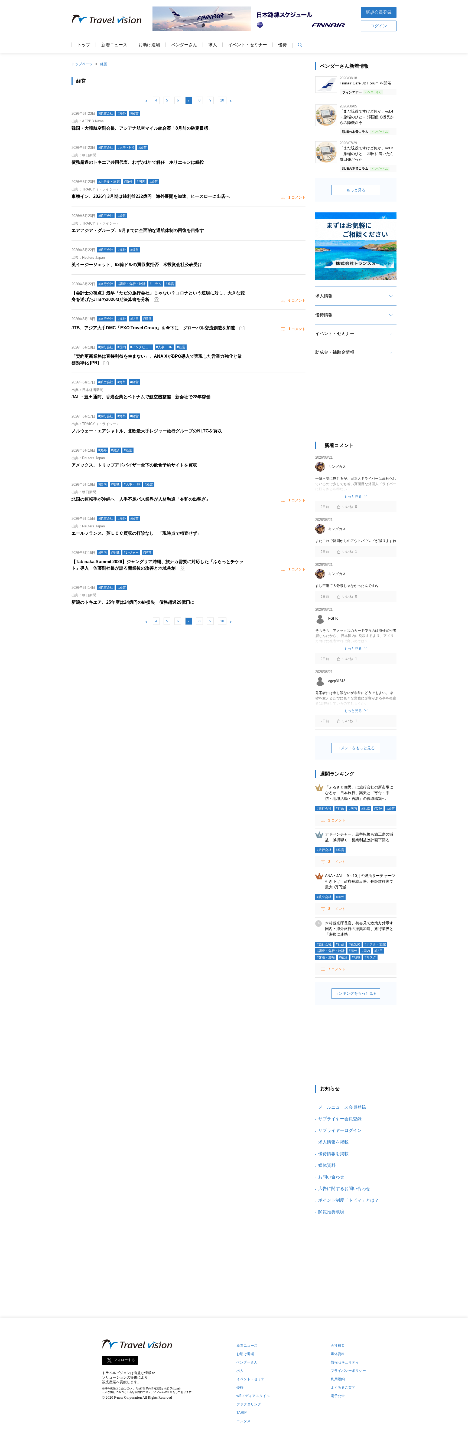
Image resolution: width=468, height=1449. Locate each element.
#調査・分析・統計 (330, 951)
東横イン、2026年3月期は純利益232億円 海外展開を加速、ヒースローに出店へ (151, 196)
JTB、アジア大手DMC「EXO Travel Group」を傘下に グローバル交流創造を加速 (153, 328)
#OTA (378, 808)
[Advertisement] (355, 407)
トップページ (82, 64)
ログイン (378, 26)
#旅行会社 (324, 808)
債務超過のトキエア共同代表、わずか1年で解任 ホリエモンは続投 (138, 162)
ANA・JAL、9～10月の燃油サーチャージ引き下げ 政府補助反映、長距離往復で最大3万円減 (360, 881)
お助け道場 (149, 45)
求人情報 (324, 296)
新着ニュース (114, 45)
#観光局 (354, 944)
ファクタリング (248, 1404)
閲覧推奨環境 (331, 1212)
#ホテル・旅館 (375, 944)
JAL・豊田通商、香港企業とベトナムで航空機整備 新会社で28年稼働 (141, 397)
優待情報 (324, 315)
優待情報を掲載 (333, 1153)
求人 (212, 45)
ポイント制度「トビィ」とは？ (348, 1200)
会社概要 (338, 1345)
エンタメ (243, 1421)
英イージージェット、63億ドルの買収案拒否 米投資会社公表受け (137, 264)
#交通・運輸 (326, 957)
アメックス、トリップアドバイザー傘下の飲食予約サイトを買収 (134, 465)
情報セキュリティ (345, 1362)
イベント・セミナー (247, 45)
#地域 (365, 808)
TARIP (241, 1413)
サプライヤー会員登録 (340, 1118)
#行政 (340, 808)
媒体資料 (327, 1165)
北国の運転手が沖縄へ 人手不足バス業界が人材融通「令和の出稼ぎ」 (141, 499)
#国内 (353, 808)
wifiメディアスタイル (253, 1396)
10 (222, 100)
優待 (282, 45)
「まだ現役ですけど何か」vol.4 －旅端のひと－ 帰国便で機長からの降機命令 (367, 117)
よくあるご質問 (343, 1387)
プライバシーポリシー (348, 1371)
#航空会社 (324, 897)
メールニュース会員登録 (342, 1107)
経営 (103, 64)
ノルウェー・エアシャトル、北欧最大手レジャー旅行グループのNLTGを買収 (147, 431)
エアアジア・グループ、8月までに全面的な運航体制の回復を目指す (138, 230)
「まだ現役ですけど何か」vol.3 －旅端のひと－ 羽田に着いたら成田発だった (367, 154)
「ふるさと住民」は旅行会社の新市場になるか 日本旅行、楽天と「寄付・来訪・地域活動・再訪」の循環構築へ (359, 793)
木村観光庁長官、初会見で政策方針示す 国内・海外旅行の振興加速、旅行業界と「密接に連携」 (361, 929)
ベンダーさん (184, 45)
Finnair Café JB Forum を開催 (365, 83)
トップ (83, 45)
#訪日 (378, 951)
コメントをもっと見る (356, 748)
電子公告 (338, 1396)
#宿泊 (343, 957)
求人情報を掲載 (333, 1142)
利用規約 (338, 1379)
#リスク (370, 957)
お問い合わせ (331, 1177)
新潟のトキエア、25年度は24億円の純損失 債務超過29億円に (133, 602)
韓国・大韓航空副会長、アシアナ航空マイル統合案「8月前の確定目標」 (142, 128)
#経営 (390, 808)
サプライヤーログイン (340, 1130)
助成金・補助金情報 (334, 352)
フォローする (124, 1360)
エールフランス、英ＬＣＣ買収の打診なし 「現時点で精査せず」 (137, 533)
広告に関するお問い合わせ (344, 1188)
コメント (297, 197)
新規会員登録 (379, 12)
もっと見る (355, 190)
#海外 (340, 897)
